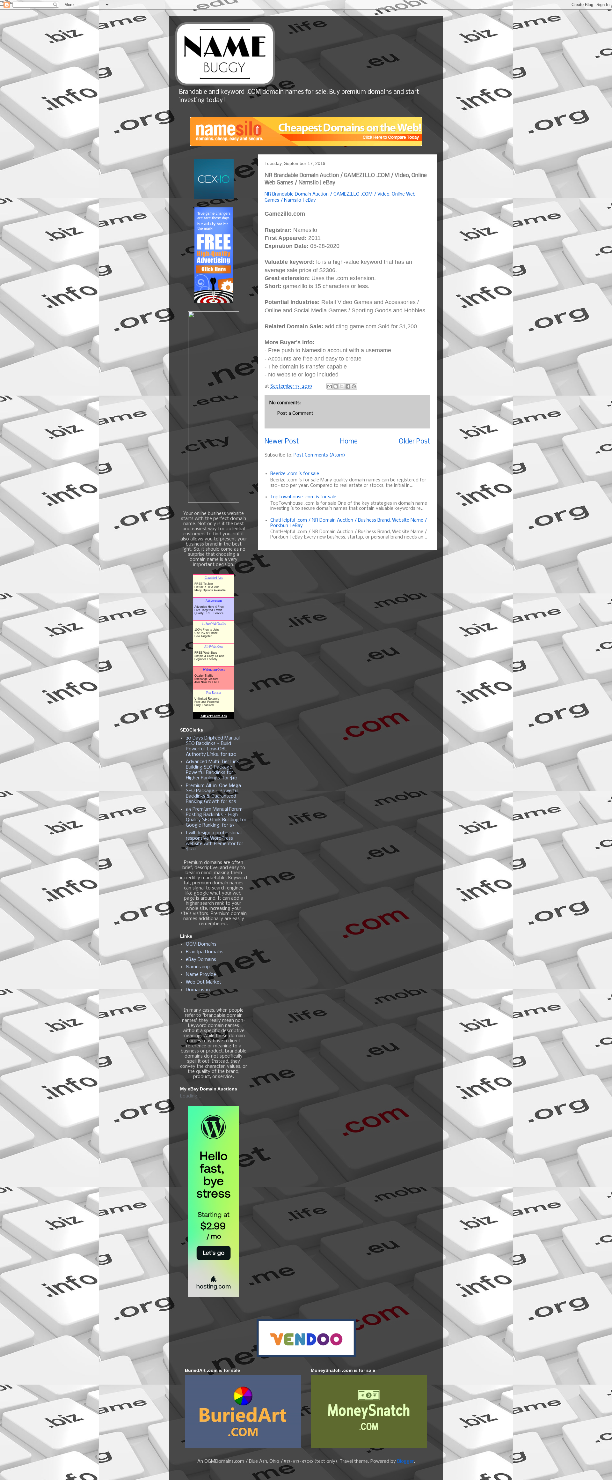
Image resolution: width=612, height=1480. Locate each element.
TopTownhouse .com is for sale (303, 497)
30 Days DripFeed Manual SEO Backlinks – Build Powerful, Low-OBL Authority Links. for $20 (213, 746)
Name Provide (201, 974)
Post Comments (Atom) (319, 455)
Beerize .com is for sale (294, 473)
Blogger (405, 1461)
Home (349, 441)
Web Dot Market (203, 982)
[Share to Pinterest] (354, 386)
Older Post (414, 441)
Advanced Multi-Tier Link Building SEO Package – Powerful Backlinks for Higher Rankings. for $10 (212, 769)
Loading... (190, 1096)
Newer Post (282, 441)
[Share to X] (342, 386)
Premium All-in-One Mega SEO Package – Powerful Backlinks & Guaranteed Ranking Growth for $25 (213, 793)
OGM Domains (201, 944)
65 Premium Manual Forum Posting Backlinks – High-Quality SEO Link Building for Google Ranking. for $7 (216, 817)
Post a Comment (295, 413)
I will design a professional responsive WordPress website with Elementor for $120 (214, 841)
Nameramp (198, 967)
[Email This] (329, 386)
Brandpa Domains (204, 952)
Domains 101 (199, 990)
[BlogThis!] (335, 386)
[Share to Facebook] (348, 386)
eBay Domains (201, 959)
